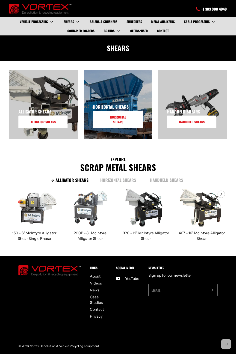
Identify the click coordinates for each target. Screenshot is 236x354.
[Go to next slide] (221, 194)
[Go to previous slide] (211, 194)
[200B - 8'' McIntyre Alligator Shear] (90, 207)
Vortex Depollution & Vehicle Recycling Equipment (64, 346)
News (94, 290)
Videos (96, 283)
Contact (97, 309)
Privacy (96, 316)
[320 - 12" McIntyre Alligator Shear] (146, 207)
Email (155, 290)
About (95, 276)
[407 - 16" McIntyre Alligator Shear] (202, 207)
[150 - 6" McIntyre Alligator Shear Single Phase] (34, 207)
